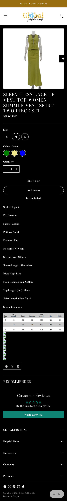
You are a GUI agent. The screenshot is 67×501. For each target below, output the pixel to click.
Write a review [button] (33, 415)
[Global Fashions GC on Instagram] (18, 486)
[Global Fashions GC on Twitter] (9, 486)
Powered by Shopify (11, 496)
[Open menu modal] (5, 16)
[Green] (6, 153)
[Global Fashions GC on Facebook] (5, 486)
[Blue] (22, 153)
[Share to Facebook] (18, 366)
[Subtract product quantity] (6, 169)
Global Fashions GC (26, 493)
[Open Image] (33, 58)
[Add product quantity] (16, 169)
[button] (63, 58)
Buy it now (33, 181)
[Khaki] (14, 153)
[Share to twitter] (12, 366)
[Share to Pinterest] (6, 366)
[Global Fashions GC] (33, 16)
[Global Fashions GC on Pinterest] (14, 486)
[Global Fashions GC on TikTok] (23, 486)
